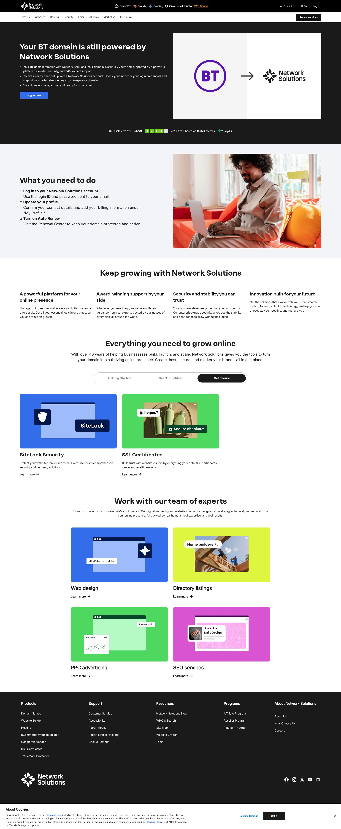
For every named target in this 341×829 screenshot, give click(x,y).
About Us (281, 716)
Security (68, 16)
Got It (274, 815)
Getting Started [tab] (119, 378)
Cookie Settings (99, 742)
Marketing (109, 16)
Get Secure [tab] (222, 378)
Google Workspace (33, 742)
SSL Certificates (31, 749)
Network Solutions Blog (171, 713)
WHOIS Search (166, 720)
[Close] (335, 816)
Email (81, 16)
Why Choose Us (285, 723)
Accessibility (97, 720)
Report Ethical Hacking (104, 734)
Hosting (54, 16)
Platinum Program (235, 727)
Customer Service (100, 713)
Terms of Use (53, 815)
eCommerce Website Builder (40, 734)
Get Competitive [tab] (170, 378)
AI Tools (94, 16)
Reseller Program (235, 720)
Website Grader (166, 734)
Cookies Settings (249, 815)
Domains (25, 16)
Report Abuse (97, 727)
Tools (159, 742)
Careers (280, 730)
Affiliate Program (235, 713)
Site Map (162, 727)
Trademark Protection (35, 756)
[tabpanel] (170, 430)
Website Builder (31, 720)
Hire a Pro (126, 16)
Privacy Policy (154, 821)
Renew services (309, 17)
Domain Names (31, 713)
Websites (40, 16)
